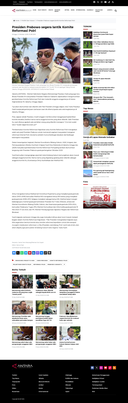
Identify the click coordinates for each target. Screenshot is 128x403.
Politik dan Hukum (99, 10)
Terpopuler (22, 2)
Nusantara (15, 391)
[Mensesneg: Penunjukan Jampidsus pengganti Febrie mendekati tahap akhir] (70, 281)
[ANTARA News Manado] (22, 10)
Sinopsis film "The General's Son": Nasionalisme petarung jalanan (103, 99)
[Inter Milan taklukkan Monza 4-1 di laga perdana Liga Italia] (87, 45)
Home (17, 20)
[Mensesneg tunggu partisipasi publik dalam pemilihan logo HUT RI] (46, 307)
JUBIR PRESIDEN (42, 260)
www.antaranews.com (50, 2)
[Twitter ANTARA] (98, 2)
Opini (67, 391)
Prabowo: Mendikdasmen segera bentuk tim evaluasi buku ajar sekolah (69, 318)
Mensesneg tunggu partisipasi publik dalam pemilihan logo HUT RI (44, 318)
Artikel (67, 10)
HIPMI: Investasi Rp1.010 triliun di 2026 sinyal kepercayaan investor (104, 89)
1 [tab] (94, 210)
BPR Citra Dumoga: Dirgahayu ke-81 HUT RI (99, 202)
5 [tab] (105, 210)
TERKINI (87, 26)
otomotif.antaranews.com (20, 4)
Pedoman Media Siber (100, 388)
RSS (93, 391)
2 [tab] (97, 210)
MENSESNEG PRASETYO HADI (25, 260)
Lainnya (109, 10)
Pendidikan (69, 382)
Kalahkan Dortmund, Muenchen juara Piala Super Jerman (103, 34)
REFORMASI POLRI (39, 264)
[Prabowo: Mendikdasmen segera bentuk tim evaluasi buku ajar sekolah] (70, 307)
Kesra (72, 10)
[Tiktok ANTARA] (109, 2)
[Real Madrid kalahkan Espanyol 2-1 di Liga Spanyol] (87, 54)
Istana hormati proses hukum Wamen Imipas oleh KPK (69, 344)
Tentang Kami (38, 2)
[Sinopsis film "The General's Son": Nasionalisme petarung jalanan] (87, 100)
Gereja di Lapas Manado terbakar (99, 137)
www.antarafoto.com (65, 2)
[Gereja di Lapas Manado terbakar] (87, 81)
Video (14, 388)
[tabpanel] (99, 197)
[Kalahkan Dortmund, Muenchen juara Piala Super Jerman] (87, 35)
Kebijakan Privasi (98, 378)
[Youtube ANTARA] (105, 2)
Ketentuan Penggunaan (100, 375)
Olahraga (90, 10)
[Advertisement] (46, 177)
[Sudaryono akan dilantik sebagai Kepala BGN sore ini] (46, 281)
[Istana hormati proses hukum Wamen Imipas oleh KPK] (70, 333)
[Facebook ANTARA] (94, 2)
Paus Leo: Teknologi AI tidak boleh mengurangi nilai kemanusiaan (103, 154)
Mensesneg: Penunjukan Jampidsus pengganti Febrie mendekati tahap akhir (70, 292)
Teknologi (69, 388)
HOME (34, 10)
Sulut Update (42, 10)
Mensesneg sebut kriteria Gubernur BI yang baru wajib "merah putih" (22, 292)
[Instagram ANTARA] (102, 2)
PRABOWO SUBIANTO (55, 264)
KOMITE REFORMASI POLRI (58, 260)
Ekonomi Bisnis (57, 10)
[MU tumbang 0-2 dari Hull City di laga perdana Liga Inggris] (87, 63)
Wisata (51, 10)
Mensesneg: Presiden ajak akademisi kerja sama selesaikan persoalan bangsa (22, 318)
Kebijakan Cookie (98, 382)
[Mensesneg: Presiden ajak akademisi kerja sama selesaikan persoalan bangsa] (22, 307)
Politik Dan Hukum (28, 20)
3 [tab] (100, 210)
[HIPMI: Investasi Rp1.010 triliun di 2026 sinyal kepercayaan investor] (87, 90)
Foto (85, 182)
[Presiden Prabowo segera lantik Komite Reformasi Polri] (99, 124)
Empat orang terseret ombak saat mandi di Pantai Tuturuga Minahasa (104, 71)
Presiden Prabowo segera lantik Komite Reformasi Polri (56, 20)
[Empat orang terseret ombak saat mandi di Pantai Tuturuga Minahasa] (87, 72)
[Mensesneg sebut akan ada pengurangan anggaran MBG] (22, 333)
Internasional (80, 10)
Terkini (15, 2)
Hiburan (68, 385)
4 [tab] (102, 210)
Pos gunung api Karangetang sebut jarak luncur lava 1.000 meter (103, 172)
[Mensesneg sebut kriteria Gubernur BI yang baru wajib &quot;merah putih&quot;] (22, 281)
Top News (30, 2)
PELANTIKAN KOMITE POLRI (22, 264)
